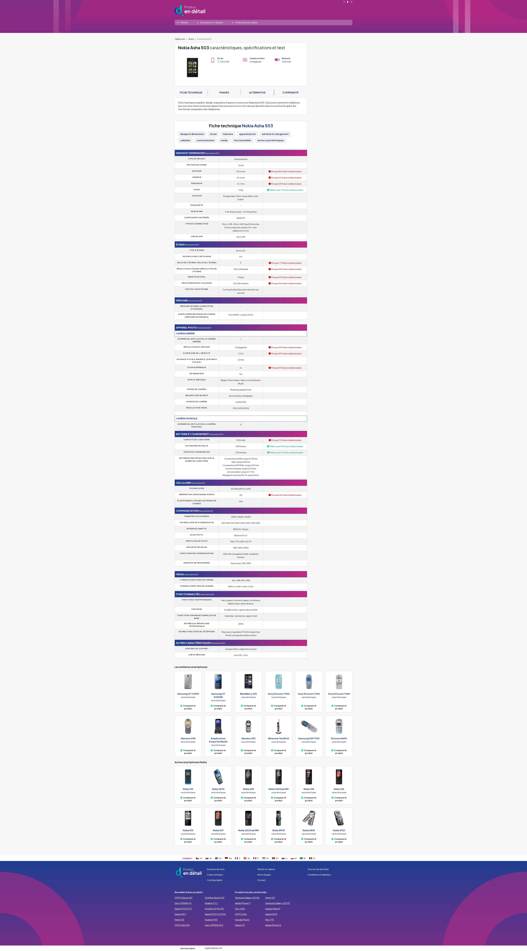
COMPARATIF (290, 92)
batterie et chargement (275, 134)
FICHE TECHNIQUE (191, 92)
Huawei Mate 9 (272, 908)
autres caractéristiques (270, 140)
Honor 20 (270, 897)
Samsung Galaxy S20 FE (277, 903)
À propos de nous (216, 869)
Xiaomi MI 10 (271, 914)
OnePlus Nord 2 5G (214, 897)
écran (213, 134)
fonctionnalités (242, 140)
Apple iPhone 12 (273, 925)
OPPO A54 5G (182, 925)
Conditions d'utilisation (319, 874)
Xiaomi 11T (240, 925)
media (224, 140)
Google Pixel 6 (242, 919)
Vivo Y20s (240, 908)
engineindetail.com (213, 948)
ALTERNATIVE (257, 92)
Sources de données (318, 869)
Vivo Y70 (269, 919)
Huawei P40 (211, 919)
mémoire (228, 134)
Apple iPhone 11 (242, 903)
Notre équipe (264, 874)
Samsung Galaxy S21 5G (247, 897)
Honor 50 (179, 919)
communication (205, 140)
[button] (182, 22)
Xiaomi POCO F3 (183, 908)
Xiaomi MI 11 (180, 914)
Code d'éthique (215, 874)
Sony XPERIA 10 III (214, 925)
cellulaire (185, 140)
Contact (261, 880)
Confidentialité (214, 880)
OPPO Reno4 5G (183, 897)
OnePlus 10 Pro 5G (214, 908)
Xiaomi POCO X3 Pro (215, 914)
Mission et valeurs (266, 869)
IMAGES (224, 92)
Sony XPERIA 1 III (183, 903)
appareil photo (247, 134)
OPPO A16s (241, 914)
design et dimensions (192, 134)
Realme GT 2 (211, 903)
